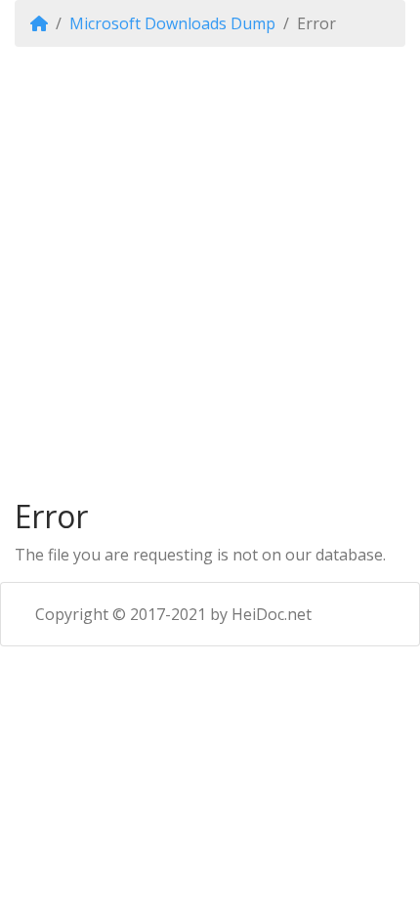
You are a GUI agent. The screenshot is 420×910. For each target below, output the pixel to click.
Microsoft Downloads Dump (172, 23)
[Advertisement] (210, 272)
